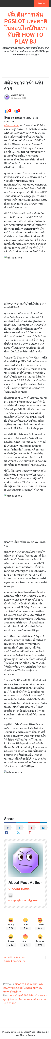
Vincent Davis (17, 95)
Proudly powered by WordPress (18, 1031)
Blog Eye (41, 1031)
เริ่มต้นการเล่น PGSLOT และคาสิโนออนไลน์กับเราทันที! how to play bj (25, 28)
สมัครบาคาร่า (11, 125)
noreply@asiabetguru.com (25, 900)
